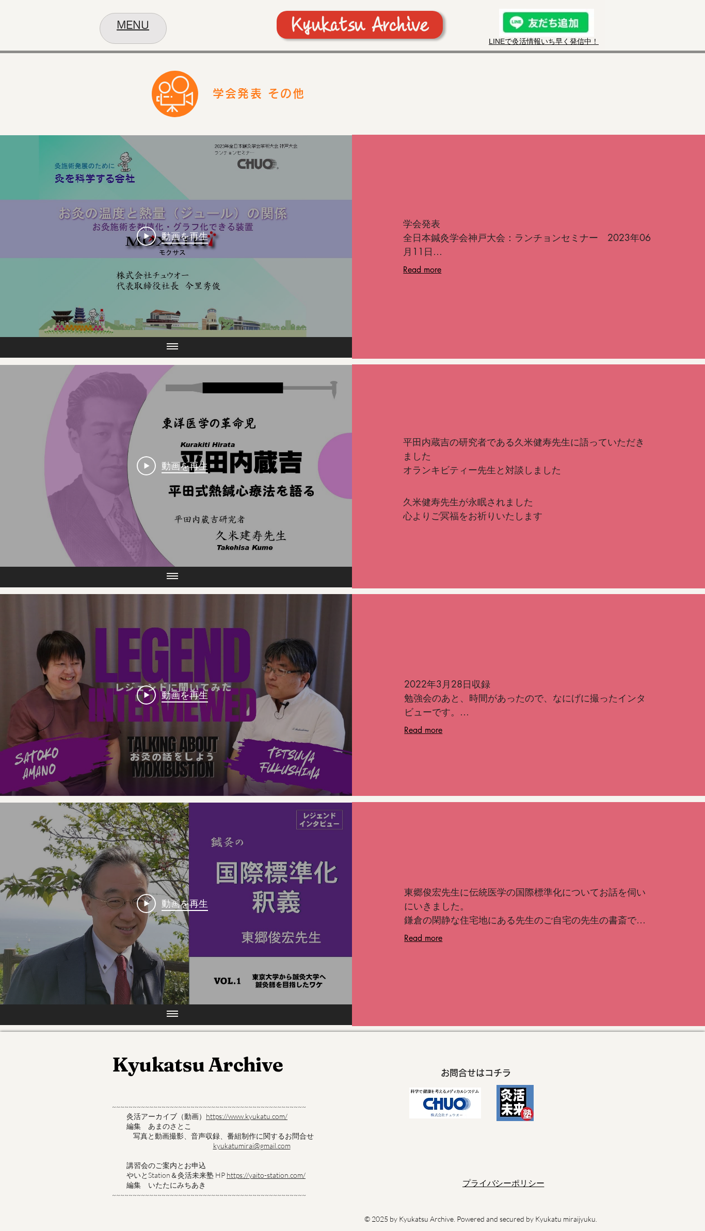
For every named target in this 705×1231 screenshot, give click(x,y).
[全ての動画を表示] (172, 347)
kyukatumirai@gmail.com (252, 1145)
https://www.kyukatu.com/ (246, 1116)
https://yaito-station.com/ (266, 1175)
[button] (133, 26)
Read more (422, 269)
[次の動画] (331, 236)
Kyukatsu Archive (197, 1064)
